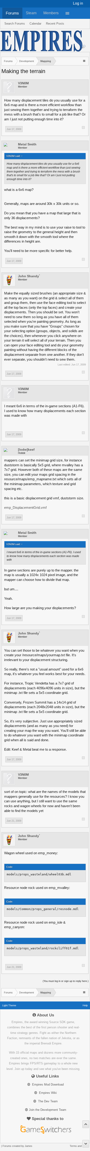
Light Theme (9, 1005)
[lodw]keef (26, 449)
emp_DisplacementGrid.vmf (25, 507)
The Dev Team (47, 1101)
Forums (12, 13)
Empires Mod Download (47, 1084)
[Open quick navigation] (84, 60)
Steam (31, 13)
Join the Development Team (47, 1109)
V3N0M (23, 83)
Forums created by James (17, 1146)
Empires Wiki (47, 1092)
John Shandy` (29, 276)
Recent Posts (55, 23)
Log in (78, 3)
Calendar (35, 23)
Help (85, 1005)
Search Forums (14, 23)
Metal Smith (27, 144)
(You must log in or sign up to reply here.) (66, 981)
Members (51, 13)
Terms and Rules (79, 1146)
